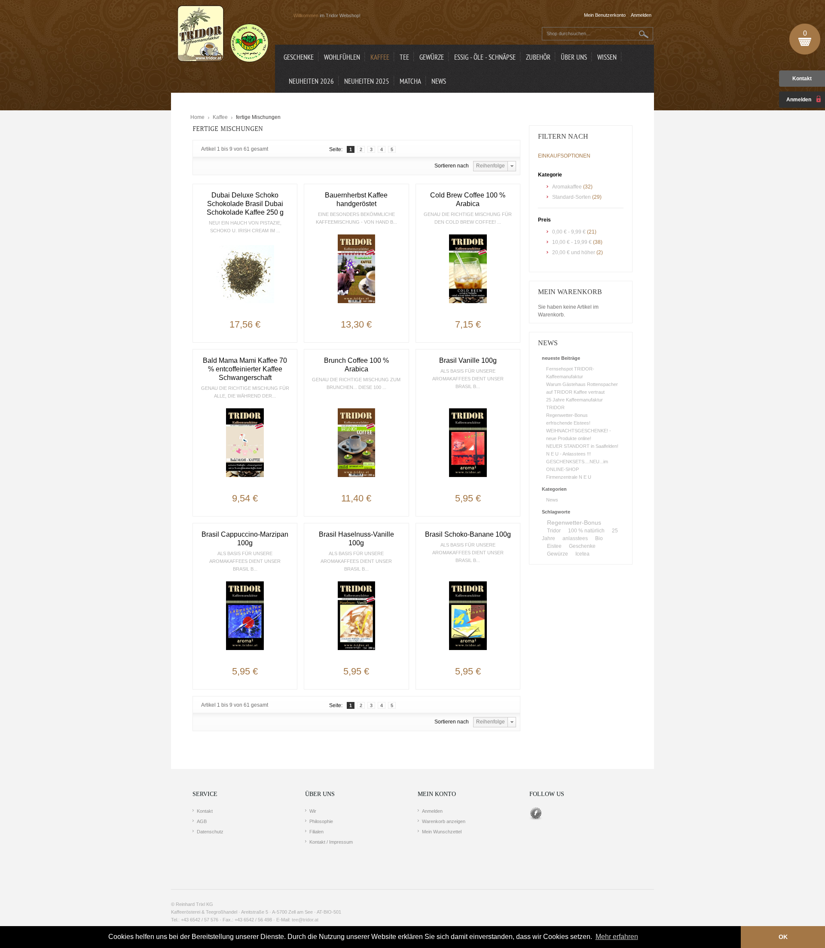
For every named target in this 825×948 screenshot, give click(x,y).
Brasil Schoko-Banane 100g (468, 534)
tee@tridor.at (305, 919)
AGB (202, 821)
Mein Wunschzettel (441, 831)
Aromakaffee (567, 187)
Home (197, 117)
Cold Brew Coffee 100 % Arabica (467, 199)
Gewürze (557, 554)
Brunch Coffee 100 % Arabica (356, 365)
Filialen (316, 831)
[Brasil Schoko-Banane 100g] (468, 615)
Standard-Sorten (571, 197)
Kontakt (802, 79)
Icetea (582, 554)
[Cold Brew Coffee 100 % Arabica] (468, 269)
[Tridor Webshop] (223, 34)
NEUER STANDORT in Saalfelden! (582, 446)
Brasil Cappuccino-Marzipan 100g (245, 539)
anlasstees (575, 538)
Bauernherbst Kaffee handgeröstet (356, 199)
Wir (312, 811)
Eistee (554, 546)
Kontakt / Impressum (331, 842)
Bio (599, 538)
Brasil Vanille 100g (468, 360)
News (552, 499)
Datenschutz (210, 831)
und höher (574, 252)
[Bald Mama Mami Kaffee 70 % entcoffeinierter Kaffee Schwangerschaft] (245, 442)
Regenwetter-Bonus (567, 415)
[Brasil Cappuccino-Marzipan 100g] (245, 615)
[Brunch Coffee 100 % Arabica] (356, 442)
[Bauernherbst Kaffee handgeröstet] (356, 269)
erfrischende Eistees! (568, 422)
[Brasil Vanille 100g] (468, 442)
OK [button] (783, 936)
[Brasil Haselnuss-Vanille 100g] (356, 615)
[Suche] (644, 34)
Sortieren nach (451, 166)
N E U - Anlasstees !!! (568, 453)
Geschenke (582, 546)
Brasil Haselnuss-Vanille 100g (356, 539)
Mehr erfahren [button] (617, 936)
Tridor (554, 531)
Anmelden (432, 811)
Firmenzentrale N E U (568, 477)
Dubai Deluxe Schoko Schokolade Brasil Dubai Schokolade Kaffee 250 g (245, 203)
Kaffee (220, 117)
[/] (245, 274)
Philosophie (321, 821)
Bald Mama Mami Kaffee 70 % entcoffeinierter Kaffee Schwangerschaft (245, 369)
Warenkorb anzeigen (443, 821)
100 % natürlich (586, 531)
